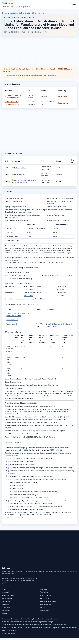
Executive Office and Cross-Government (37, 628)
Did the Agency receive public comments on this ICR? (23, 299)
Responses (9, 232)
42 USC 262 (32, 257)
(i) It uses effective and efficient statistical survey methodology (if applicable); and (35, 506)
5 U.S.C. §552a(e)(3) (61, 417)
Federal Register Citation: (51, 275)
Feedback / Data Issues (48, 601)
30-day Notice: (10, 293)
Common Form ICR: (54, 215)
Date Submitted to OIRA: (55, 220)
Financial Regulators (60, 624)
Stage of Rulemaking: (17, 275)
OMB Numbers (7, 598)
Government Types (8, 595)
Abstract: (8, 246)
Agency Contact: (10, 437)
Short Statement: (10, 391)
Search (4, 589)
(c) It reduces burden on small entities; (21, 464)
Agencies (43, 589)
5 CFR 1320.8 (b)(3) (56, 479)
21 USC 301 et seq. (20, 262)
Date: (70, 275)
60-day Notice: (10, 286)
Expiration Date (10, 228)
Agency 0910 (12, 13)
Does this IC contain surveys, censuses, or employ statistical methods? (29, 406)
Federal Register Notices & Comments (18, 283)
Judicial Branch (71, 628)
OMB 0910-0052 (24, 13)
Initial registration (20, 168)
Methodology (6, 601)
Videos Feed (6, 607)
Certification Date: (11, 518)
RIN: (6, 275)
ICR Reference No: (53, 198)
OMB (8, 3)
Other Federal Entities (9, 631)
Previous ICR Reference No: (57, 201)
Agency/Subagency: (12, 206)
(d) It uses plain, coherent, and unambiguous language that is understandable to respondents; (40, 468)
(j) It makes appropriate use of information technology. (26, 509)
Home (4, 13)
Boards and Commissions (42, 624)
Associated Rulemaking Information (17, 272)
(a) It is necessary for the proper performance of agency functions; (30, 458)
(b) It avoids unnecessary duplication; (21, 461)
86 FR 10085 (28, 289)
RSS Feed (5, 604)
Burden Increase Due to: (13, 382)
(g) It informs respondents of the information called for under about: (37, 479)
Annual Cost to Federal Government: (17, 403)
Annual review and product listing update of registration (24, 181)
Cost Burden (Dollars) (12, 240)
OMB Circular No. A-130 (58, 409)
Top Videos (44, 592)
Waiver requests (19, 174)
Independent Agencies (25, 624)
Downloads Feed (46, 604)
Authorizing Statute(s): (12, 257)
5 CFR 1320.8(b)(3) (56, 450)
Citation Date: (61, 286)
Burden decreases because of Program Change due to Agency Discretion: (30, 385)
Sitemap (43, 607)
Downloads (5, 592)
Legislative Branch (58, 628)
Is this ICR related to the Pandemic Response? (21, 434)
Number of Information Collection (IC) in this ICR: (22, 304)
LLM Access (6, 610)
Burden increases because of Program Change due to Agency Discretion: (30, 379)
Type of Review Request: (13, 220)
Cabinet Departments (9, 624)
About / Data (44, 598)
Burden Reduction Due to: (14, 388)
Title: (6, 210)
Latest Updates (45, 595)
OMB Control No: (11, 198)
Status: (7, 201)
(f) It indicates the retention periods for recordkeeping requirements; (31, 476)
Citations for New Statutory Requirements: (19, 267)
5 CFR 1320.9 (25, 450)
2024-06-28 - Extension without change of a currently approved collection (32, 75)
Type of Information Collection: (15, 215)
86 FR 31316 (28, 296)
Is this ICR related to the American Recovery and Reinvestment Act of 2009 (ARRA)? (34, 431)
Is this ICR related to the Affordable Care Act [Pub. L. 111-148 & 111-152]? (30, 422)
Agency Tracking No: (54, 206)
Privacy (4, 614)
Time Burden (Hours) (12, 236)
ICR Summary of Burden (13, 332)
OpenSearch (44, 610)
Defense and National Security (12, 628)
